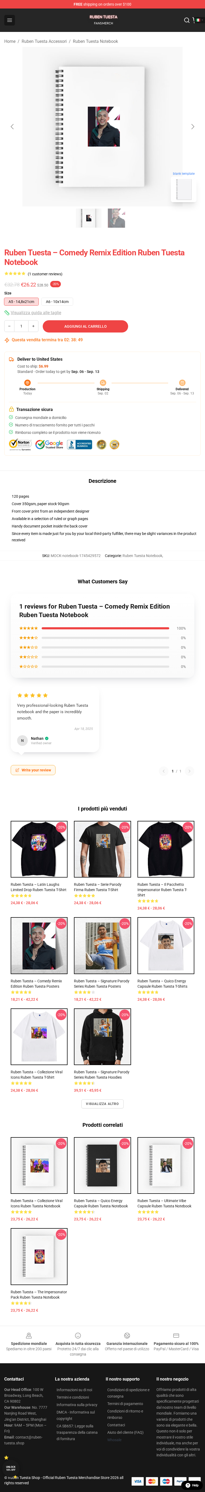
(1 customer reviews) (45, 274)
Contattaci (116, 1425)
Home (9, 41)
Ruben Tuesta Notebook (95, 41)
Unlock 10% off (10, 1468)
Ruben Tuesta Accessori (44, 41)
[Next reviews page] (189, 771)
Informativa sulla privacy (77, 1405)
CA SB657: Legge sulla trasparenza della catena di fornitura (77, 1432)
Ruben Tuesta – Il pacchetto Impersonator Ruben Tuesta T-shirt (162, 889)
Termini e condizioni (73, 1397)
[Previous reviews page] (163, 771)
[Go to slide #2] (116, 218)
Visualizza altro (102, 1104)
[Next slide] (192, 126)
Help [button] (195, 1485)
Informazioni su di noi (74, 1390)
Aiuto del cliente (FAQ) (125, 1432)
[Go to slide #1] (88, 218)
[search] (187, 20)
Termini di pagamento (125, 1404)
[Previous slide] (12, 126)
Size (7, 293)
